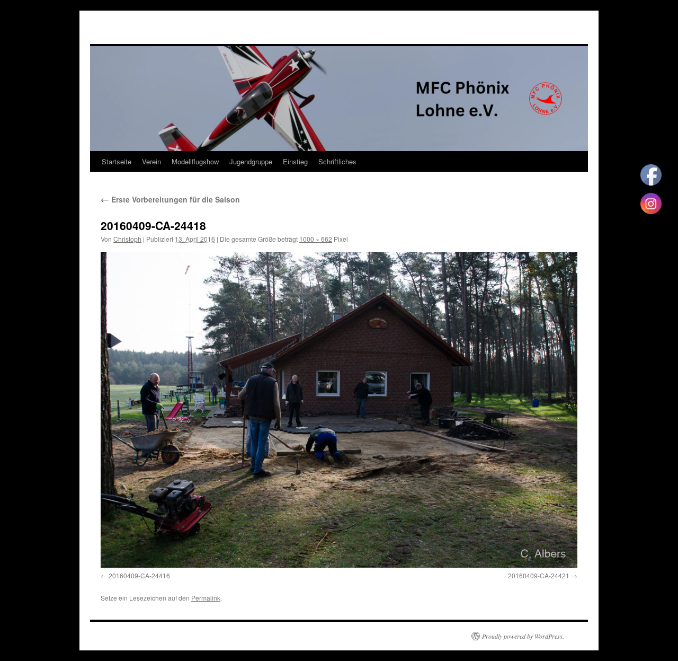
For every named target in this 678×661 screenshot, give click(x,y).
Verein (151, 161)
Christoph (127, 238)
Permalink (205, 597)
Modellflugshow (195, 161)
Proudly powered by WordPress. (523, 636)
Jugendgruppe (250, 161)
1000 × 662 (315, 238)
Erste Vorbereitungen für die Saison (170, 199)
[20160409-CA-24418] (339, 410)
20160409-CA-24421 (538, 575)
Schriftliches (337, 161)
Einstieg (295, 161)
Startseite (116, 161)
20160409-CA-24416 (139, 575)
